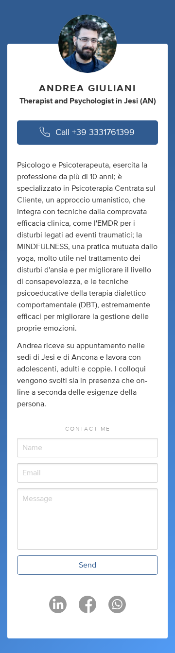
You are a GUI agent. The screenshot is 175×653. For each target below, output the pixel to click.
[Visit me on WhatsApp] (117, 609)
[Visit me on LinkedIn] (58, 609)
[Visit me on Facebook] (87, 609)
